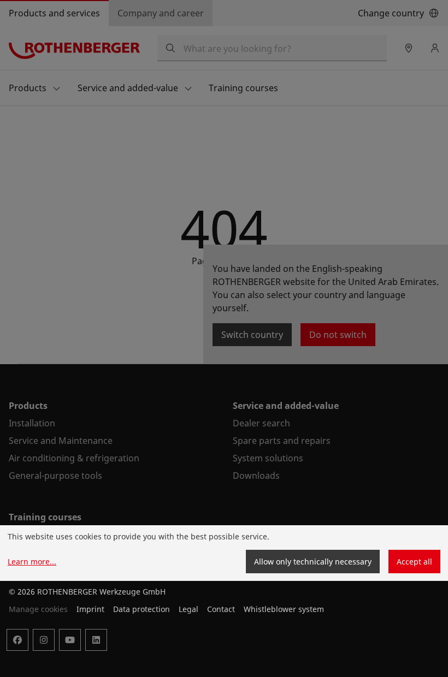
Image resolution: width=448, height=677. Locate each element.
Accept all (414, 561)
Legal (188, 609)
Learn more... (32, 561)
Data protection (141, 609)
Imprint (90, 609)
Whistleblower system (284, 609)
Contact (221, 609)
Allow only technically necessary (313, 561)
